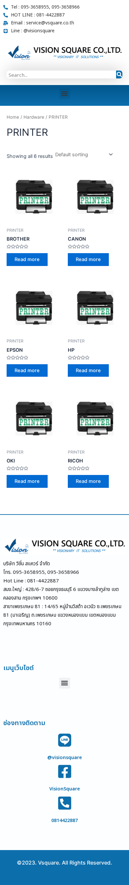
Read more (27, 259)
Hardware (33, 117)
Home (13, 117)
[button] (64, 93)
